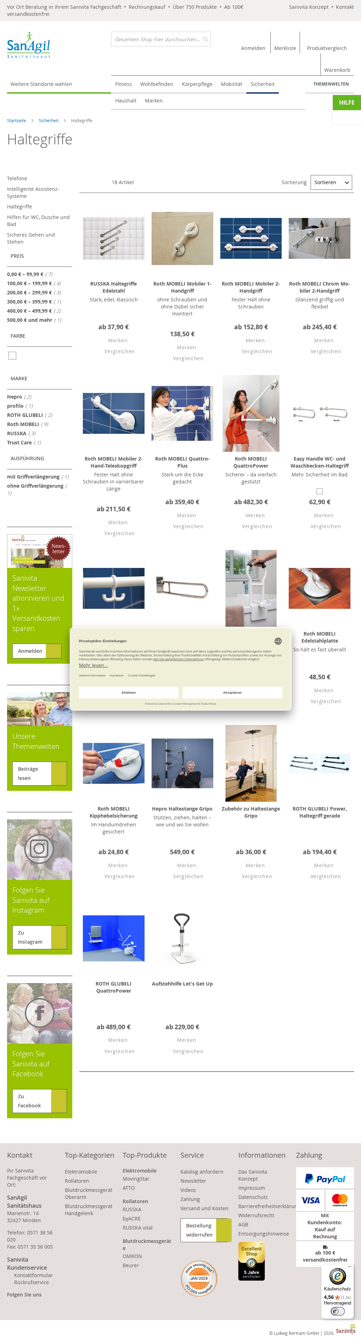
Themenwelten (331, 84)
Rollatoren (77, 1180)
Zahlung (190, 1199)
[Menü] (349, 1268)
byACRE (132, 1218)
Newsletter (193, 1180)
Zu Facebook (29, 1101)
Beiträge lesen (28, 773)
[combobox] (161, 39)
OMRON (132, 1256)
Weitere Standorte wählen (41, 84)
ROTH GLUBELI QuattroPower (113, 987)
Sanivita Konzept (309, 7)
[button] (112, 340)
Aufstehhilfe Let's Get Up (182, 983)
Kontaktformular (33, 1275)
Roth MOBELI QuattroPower (250, 462)
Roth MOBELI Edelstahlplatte (319, 637)
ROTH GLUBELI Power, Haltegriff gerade (320, 812)
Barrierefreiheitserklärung (269, 1206)
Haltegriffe (19, 206)
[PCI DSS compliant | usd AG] (199, 1278)
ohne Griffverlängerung (35, 489)
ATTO (129, 1187)
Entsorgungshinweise (263, 1233)
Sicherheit (49, 120)
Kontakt (345, 7)
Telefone (17, 178)
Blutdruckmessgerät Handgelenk (88, 1210)
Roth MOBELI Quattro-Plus (182, 462)
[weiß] (13, 355)
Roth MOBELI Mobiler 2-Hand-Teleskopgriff (114, 462)
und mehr (36, 319)
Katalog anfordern (202, 1171)
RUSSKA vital (138, 1227)
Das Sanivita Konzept (252, 1175)
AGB (243, 1224)
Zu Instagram (30, 937)
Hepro (21, 396)
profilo (22, 405)
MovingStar (136, 1178)
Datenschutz (253, 1197)
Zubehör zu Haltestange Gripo (251, 812)
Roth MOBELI (29, 423)
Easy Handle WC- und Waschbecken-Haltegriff (319, 462)
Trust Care (26, 442)
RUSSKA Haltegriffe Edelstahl (113, 287)
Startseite (17, 120)
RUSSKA (23, 433)
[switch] (338, 1311)
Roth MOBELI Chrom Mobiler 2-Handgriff (319, 287)
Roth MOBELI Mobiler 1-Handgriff (182, 287)
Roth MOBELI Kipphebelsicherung (113, 812)
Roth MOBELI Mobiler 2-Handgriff (251, 287)
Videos (188, 1190)
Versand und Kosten (204, 1208)
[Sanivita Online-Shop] (59, 45)
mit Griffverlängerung (40, 476)
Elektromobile (81, 1171)
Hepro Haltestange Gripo (182, 808)
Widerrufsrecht (256, 1215)
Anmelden (30, 651)
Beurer (131, 1265)
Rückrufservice (31, 1282)
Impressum (251, 1187)
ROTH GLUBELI (31, 414)
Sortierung (294, 182)
